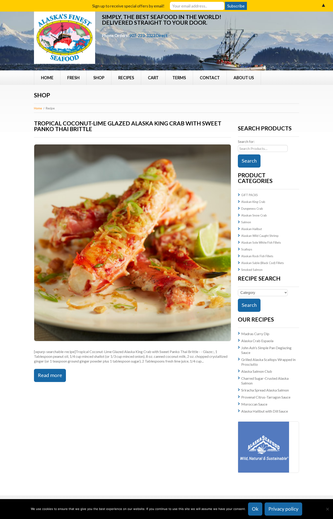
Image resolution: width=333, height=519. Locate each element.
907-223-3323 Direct (148, 35)
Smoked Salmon (252, 270)
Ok (255, 509)
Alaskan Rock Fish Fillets (257, 256)
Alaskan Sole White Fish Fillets (261, 242)
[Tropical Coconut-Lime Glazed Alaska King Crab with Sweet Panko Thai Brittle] (132, 242)
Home (47, 77)
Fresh (73, 77)
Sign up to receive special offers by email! (128, 5)
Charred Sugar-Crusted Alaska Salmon (265, 380)
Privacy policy (283, 509)
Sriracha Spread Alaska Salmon (265, 390)
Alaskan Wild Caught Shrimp (260, 236)
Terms (179, 77)
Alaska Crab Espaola (257, 341)
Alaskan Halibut (251, 229)
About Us (244, 77)
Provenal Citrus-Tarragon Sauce (265, 397)
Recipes (126, 77)
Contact (210, 77)
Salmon (246, 222)
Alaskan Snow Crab (254, 215)
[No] (327, 509)
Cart (153, 77)
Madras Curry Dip (255, 334)
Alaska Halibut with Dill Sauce (264, 411)
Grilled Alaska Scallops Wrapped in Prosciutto (268, 361)
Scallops (246, 249)
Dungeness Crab (252, 208)
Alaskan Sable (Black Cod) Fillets (262, 263)
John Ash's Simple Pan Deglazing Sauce (266, 350)
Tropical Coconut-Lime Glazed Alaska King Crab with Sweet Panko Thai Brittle (127, 126)
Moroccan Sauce (254, 404)
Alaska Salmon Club (256, 371)
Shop (98, 77)
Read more (50, 375)
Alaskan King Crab (253, 202)
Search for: (246, 141)
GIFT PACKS (249, 195)
